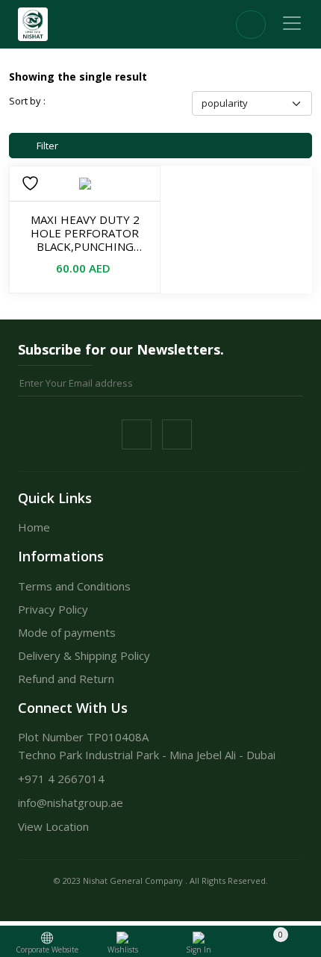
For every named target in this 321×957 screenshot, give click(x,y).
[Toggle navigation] (292, 23)
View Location (53, 826)
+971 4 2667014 (61, 778)
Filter (46, 145)
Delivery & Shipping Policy (84, 655)
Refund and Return (66, 678)
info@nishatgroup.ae (70, 802)
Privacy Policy (53, 609)
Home (34, 527)
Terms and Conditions (74, 586)
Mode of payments (67, 632)
